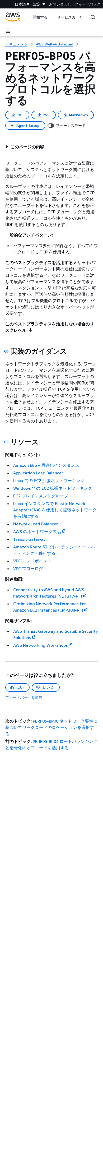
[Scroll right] (80, 17)
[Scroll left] (28, 17)
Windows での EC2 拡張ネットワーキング (52, 488)
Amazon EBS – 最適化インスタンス (46, 465)
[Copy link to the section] (6, 351)
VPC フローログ (28, 568)
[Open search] (93, 17)
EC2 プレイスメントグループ (40, 495)
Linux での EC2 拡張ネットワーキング (49, 480)
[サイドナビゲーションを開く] (8, 31)
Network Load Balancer (35, 523)
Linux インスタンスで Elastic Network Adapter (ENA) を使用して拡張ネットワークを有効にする (55, 510)
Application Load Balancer (38, 472)
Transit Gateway (29, 539)
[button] (25, 146)
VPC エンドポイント (32, 560)
